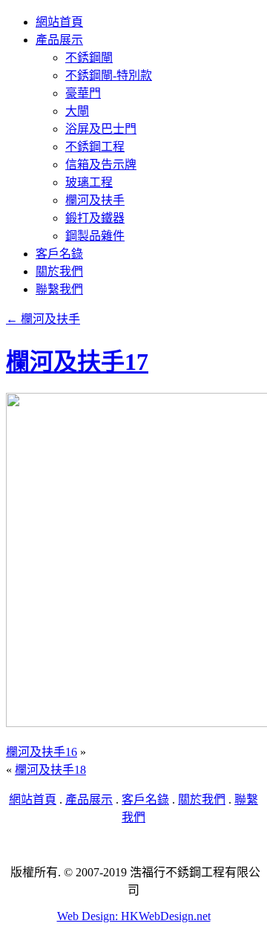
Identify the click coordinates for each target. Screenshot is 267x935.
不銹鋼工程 (95, 146)
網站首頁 (59, 22)
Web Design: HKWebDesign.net (134, 916)
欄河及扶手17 (77, 361)
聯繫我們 (59, 289)
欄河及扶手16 (41, 752)
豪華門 (83, 93)
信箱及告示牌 (100, 164)
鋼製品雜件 (95, 235)
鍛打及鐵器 (95, 218)
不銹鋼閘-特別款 (108, 75)
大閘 (77, 111)
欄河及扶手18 (50, 769)
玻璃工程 (89, 182)
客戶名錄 (59, 253)
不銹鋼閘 (89, 57)
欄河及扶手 (95, 200)
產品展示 (59, 39)
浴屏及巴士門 (100, 129)
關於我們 (59, 271)
